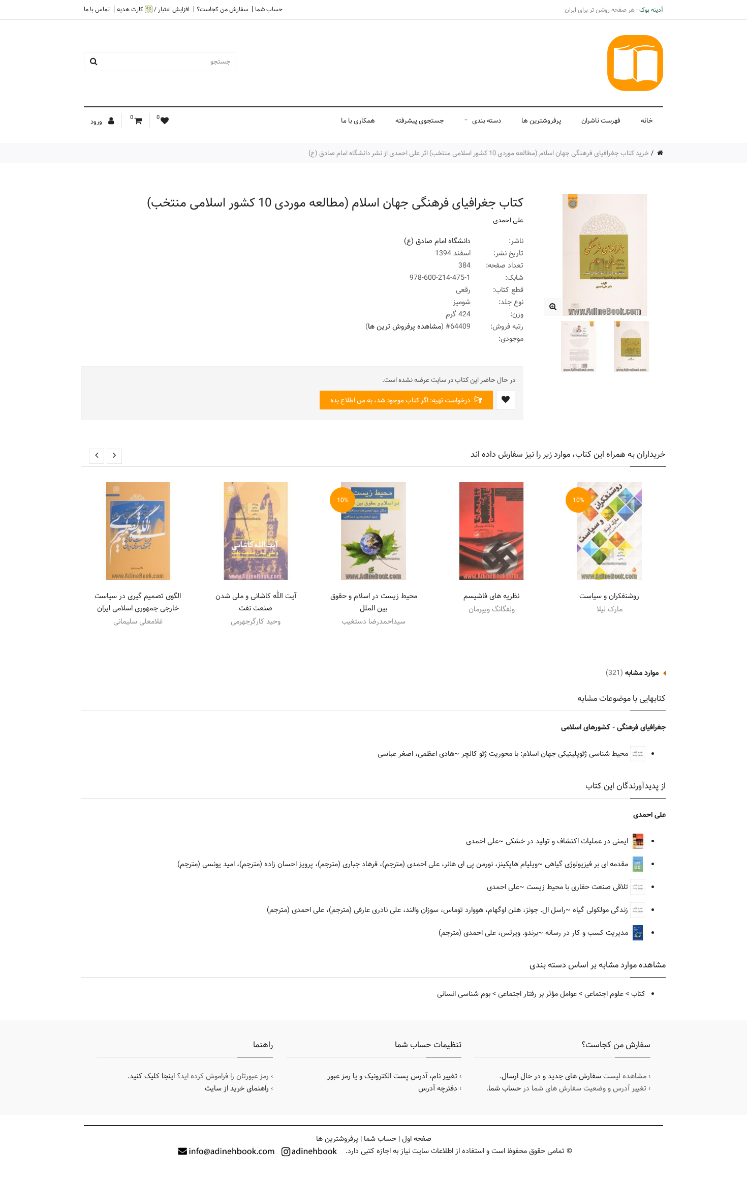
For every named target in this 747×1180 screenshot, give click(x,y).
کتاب (638, 994)
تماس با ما (97, 9)
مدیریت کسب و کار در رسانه (587, 933)
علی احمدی (508, 220)
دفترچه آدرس (437, 1088)
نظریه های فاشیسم (491, 596)
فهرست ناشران (600, 120)
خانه (647, 120)
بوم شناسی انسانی (463, 994)
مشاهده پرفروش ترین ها (404, 326)
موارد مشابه (642, 673)
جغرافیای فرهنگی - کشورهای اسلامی (613, 727)
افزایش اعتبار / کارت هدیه (153, 9)
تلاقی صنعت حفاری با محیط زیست (578, 887)
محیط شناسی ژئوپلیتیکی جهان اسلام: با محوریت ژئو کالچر (545, 754)
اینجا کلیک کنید (152, 1076)
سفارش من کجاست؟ (222, 9)
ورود (97, 121)
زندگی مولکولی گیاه (601, 910)
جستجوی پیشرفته (419, 120)
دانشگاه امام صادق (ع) (437, 241)
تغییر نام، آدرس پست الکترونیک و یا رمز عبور (392, 1076)
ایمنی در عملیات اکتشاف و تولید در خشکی (568, 841)
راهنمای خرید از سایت (237, 1088)
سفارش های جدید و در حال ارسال (551, 1076)
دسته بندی (486, 120)
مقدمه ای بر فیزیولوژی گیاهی (587, 864)
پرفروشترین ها (541, 120)
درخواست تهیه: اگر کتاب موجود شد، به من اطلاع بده (401, 400)
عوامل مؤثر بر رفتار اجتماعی (537, 994)
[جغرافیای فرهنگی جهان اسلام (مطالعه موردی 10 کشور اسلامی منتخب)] (553, 307)
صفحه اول (416, 1139)
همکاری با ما (358, 120)
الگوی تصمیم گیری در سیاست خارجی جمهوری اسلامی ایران (138, 602)
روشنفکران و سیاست (609, 596)
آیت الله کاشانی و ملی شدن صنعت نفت (255, 602)
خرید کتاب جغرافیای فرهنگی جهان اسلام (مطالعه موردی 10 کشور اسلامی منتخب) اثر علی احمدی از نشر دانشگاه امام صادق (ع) (478, 153)
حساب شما (269, 9)
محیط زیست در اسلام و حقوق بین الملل (373, 602)
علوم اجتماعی (604, 994)
